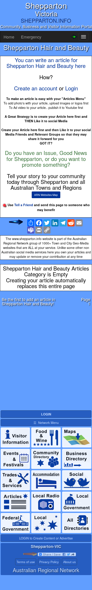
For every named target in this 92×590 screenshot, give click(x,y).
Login (71, 88)
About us (69, 562)
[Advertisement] (46, 359)
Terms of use (26, 562)
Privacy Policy (49, 562)
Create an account (35, 88)
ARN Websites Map (46, 195)
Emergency (31, 37)
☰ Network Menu (46, 422)
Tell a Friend (23, 205)
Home (9, 37)
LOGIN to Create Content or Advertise (46, 538)
